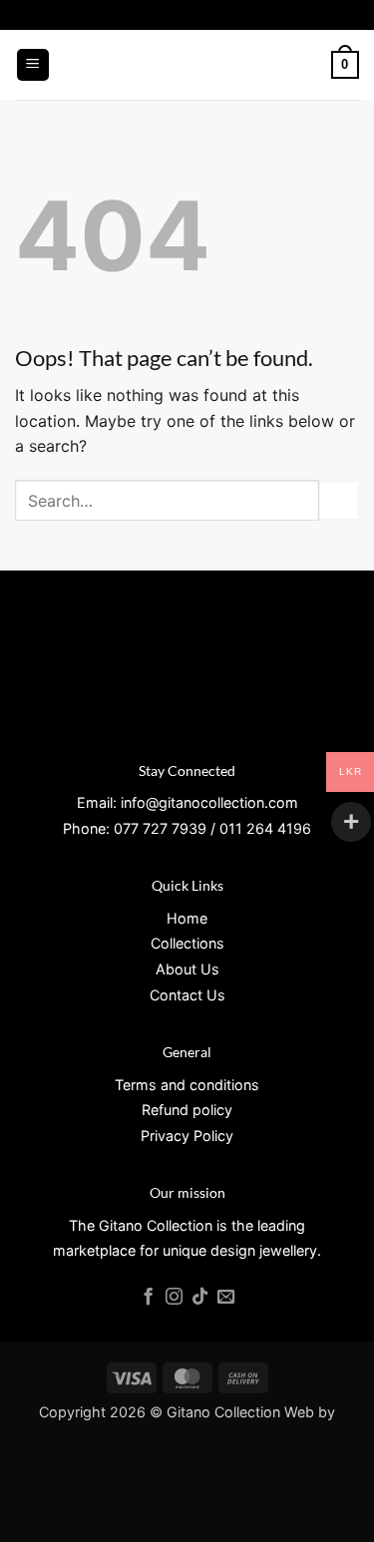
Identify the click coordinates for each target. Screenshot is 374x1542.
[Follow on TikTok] (199, 1298)
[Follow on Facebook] (148, 1298)
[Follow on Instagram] (174, 1298)
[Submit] (339, 500)
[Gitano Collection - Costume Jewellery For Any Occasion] (187, 65)
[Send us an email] (225, 1298)
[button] (33, 65)
